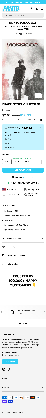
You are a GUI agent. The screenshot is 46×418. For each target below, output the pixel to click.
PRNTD (9, 412)
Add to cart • (23, 170)
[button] (37, 8)
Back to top (23, 323)
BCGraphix (6, 110)
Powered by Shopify (18, 412)
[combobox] (23, 15)
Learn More (10, 362)
